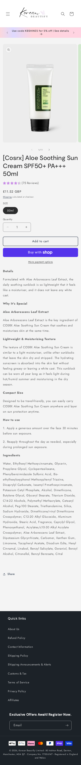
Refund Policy (16, 638)
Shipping (7, 196)
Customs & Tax (17, 673)
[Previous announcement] (7, 32)
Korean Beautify (27, 750)
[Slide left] (32, 149)
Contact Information (20, 647)
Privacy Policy (17, 691)
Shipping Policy (18, 656)
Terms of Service (18, 682)
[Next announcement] (73, 32)
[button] (8, 14)
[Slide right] (49, 149)
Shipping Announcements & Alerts (29, 664)
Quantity (7, 219)
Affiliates (13, 700)
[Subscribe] (67, 725)
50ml (10, 211)
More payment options (40, 262)
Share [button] (11, 574)
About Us (13, 629)
